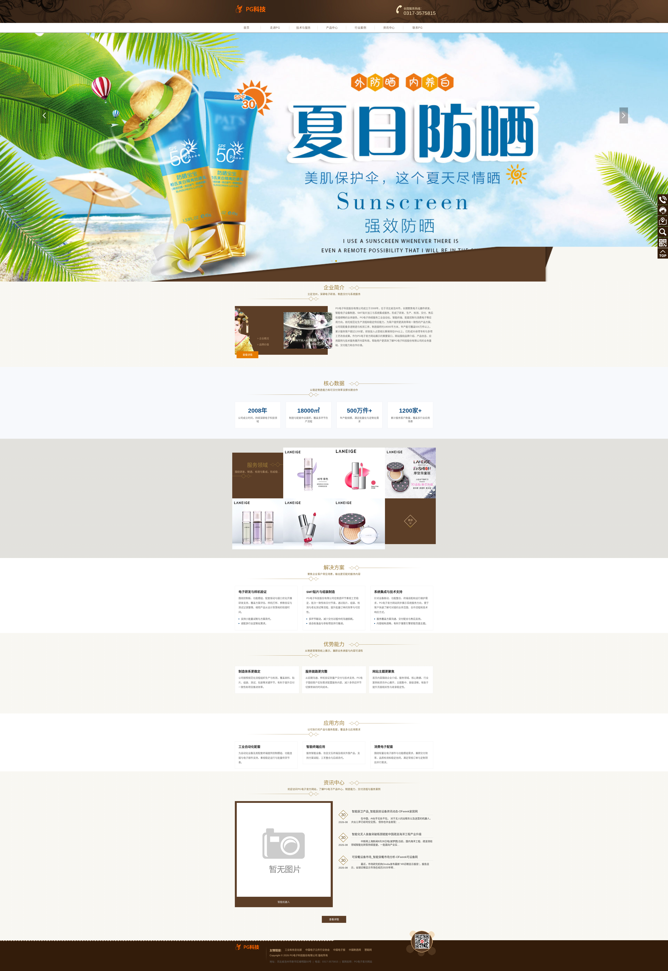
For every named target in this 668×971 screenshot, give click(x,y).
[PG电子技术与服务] (334, 157)
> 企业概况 (263, 338)
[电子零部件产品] (359, 523)
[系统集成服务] (410, 473)
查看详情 (247, 354)
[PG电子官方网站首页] (253, 9)
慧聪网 (368, 949)
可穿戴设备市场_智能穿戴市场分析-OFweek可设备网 (385, 857)
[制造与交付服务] (359, 473)
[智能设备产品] (257, 523)
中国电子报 (339, 949)
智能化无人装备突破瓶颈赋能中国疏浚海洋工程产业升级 (387, 834)
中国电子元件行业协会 (317, 949)
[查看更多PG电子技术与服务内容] (410, 521)
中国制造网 (355, 949)
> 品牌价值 (263, 344)
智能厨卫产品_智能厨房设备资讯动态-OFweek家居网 (385, 811)
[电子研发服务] (308, 473)
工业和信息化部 (293, 949)
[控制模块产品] (308, 523)
